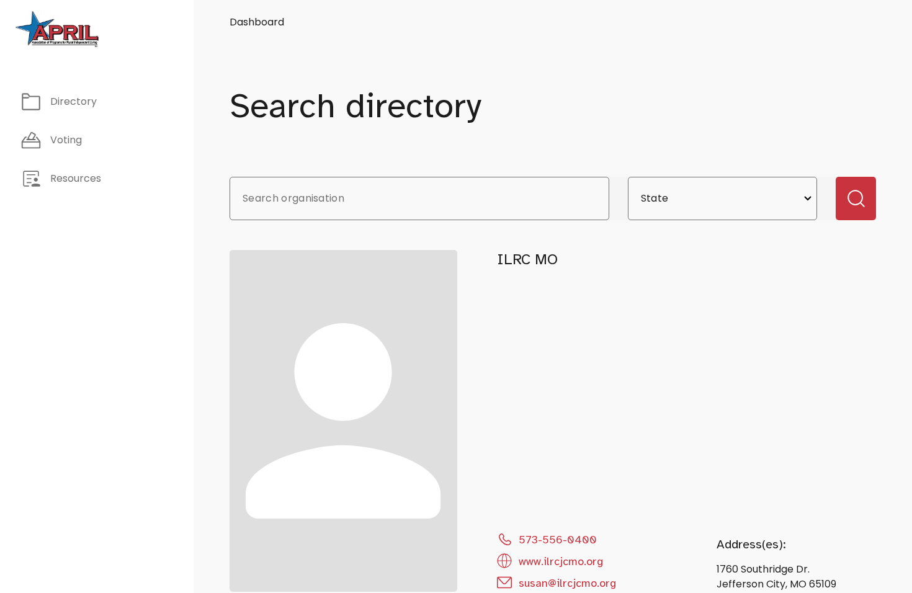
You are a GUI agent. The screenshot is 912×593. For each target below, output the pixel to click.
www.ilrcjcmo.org (561, 561)
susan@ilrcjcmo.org (567, 583)
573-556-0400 (558, 539)
